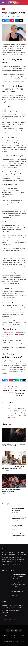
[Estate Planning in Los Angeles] (6, 593)
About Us (21, 635)
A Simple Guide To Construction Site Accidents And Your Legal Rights (19, 584)
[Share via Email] (21, 20)
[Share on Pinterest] (12, 20)
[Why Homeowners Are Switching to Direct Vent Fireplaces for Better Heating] (14, 458)
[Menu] (3, 2)
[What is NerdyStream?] (14, 32)
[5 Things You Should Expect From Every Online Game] (6, 577)
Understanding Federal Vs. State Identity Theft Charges (18, 510)
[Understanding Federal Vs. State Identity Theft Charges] (6, 511)
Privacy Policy (6, 635)
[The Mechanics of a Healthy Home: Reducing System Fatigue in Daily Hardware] (6, 519)
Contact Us (14, 635)
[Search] (25, 2)
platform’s (12, 293)
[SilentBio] (14, 2)
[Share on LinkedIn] (17, 20)
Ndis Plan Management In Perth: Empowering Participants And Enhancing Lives (20, 392)
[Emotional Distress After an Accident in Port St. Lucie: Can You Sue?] (14, 435)
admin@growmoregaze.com (13, 619)
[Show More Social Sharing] (24, 20)
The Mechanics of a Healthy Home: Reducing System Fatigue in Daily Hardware (19, 518)
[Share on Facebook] (4, 20)
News (3, 9)
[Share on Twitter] (8, 20)
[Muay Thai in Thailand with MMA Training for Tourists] (14, 481)
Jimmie (7, 16)
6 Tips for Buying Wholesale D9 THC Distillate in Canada (8, 390)
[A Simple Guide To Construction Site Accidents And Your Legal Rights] (6, 585)
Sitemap (14, 637)
